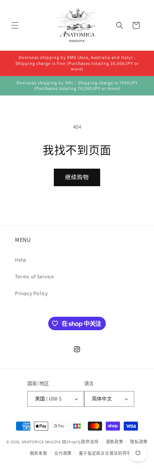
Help (20, 259)
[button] (15, 25)
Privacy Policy (31, 293)
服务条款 (38, 453)
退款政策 (114, 441)
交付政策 (63, 453)
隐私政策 (139, 441)
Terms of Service (34, 276)
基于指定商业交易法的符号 (105, 453)
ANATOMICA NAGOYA (41, 441)
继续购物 (77, 177)
